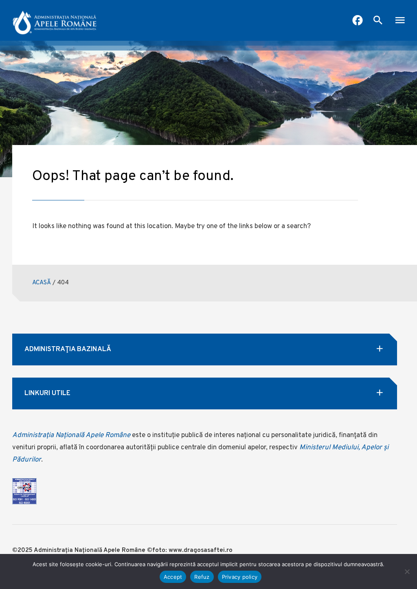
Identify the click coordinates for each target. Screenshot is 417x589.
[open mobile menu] (400, 21)
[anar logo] (54, 20)
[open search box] (378, 21)
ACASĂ (41, 283)
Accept (173, 577)
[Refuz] (407, 571)
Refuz (201, 577)
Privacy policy (240, 577)
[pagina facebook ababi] (357, 21)
